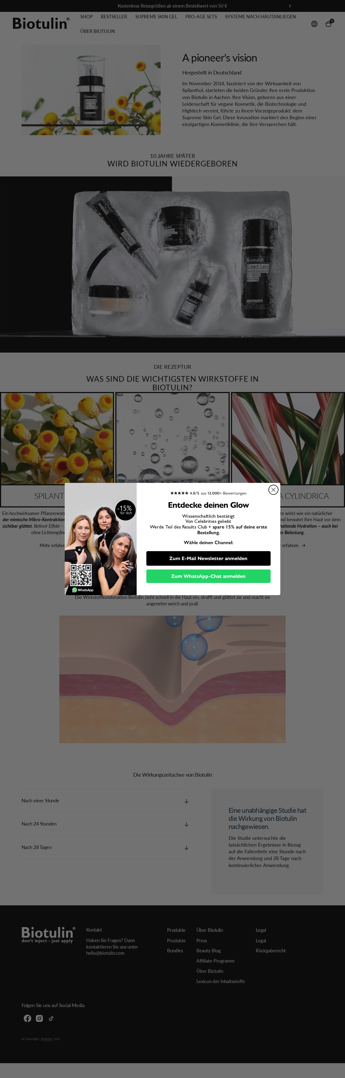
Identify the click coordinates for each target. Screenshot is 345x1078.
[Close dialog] (273, 489)
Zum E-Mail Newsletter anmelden (208, 558)
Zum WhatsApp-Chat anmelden (208, 576)
